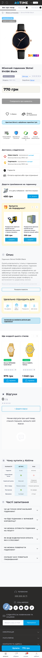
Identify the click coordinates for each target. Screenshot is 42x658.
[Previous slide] (32, 207)
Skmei (32, 80)
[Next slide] (36, 207)
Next (37, 336)
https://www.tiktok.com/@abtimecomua (32, 608)
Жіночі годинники (12, 12)
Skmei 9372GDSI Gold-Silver (9, 364)
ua (36, 2)
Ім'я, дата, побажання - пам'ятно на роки (23, 191)
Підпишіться (31, 622)
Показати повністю (21, 289)
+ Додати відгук (21, 409)
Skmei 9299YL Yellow (28, 364)
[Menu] (3, 3)
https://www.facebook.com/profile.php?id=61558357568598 (15, 608)
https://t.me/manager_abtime (26, 608)
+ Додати (11, 239)
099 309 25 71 (21, 596)
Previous (33, 336)
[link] (15, 655)
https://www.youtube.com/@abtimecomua (21, 608)
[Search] (7, 3)
